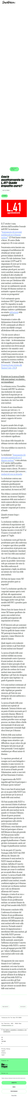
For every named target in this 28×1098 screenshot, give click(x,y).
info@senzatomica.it (7, 1025)
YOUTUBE (3, 1041)
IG (2, 1039)
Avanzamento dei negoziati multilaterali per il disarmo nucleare (11, 235)
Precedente (5, 1006)
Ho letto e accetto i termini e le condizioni (14, 1030)
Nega (14, 1087)
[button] (25, 2)
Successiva (23, 1006)
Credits (3, 1052)
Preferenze (14, 1091)
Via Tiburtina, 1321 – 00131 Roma (11, 1023)
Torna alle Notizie (14, 169)
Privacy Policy (14, 1095)
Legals (3, 1050)
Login (3, 1054)
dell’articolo (14, 312)
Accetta (14, 1082)
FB (2, 1037)
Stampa (4, 195)
